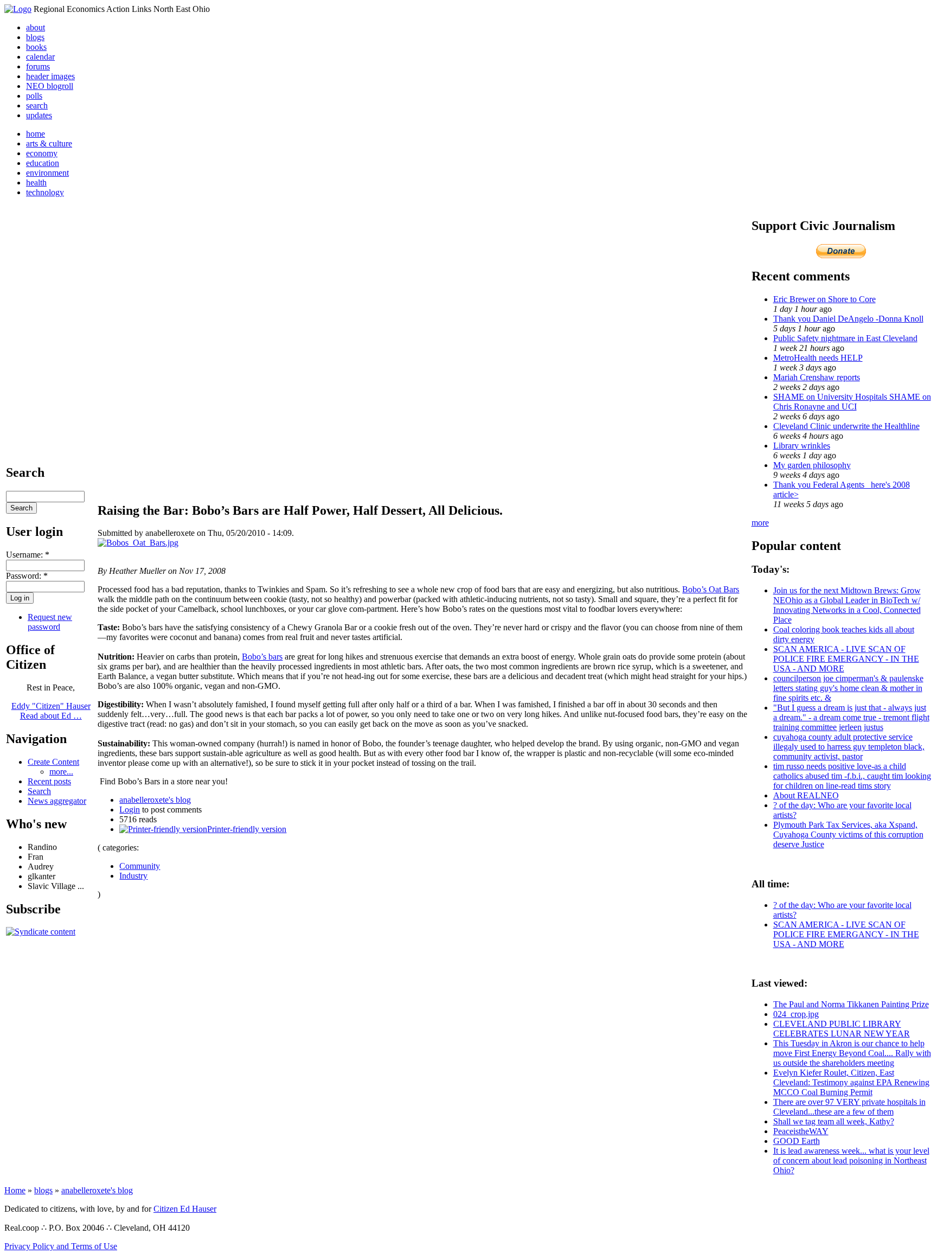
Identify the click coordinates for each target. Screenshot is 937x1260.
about (35, 27)
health (36, 182)
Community (139, 866)
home (35, 133)
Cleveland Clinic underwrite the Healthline (846, 426)
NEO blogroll (49, 86)
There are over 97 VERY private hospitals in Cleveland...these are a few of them (849, 1106)
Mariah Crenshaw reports (816, 377)
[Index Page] (17, 9)
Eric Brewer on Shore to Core (824, 299)
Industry (133, 875)
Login (129, 809)
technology (45, 192)
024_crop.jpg (796, 1014)
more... (61, 771)
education (42, 163)
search (37, 105)
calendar (40, 56)
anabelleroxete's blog (155, 799)
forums (38, 66)
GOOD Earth (796, 1141)
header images (50, 76)
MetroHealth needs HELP (818, 357)
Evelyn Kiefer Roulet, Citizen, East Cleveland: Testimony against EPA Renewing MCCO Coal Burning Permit (851, 1082)
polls (34, 95)
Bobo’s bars (262, 656)
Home (14, 1190)
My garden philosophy (812, 465)
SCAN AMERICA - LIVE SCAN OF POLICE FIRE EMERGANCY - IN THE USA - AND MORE (846, 658)
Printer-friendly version (246, 829)
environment (47, 172)
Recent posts (49, 781)
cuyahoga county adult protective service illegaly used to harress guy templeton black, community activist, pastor (849, 746)
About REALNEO (806, 795)
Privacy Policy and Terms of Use (60, 1246)
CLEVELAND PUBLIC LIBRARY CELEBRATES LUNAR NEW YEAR (841, 1028)
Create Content (53, 761)
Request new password (50, 621)
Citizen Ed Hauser (184, 1208)
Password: (27, 575)
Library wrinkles (801, 445)
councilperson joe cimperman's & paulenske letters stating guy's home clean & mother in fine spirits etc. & (848, 688)
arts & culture (49, 143)
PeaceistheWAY (801, 1131)
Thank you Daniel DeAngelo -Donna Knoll (848, 318)
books (36, 47)
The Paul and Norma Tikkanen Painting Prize (851, 1004)
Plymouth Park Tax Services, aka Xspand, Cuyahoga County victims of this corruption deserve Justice (848, 834)
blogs (35, 37)
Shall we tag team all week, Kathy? (833, 1121)
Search (39, 791)
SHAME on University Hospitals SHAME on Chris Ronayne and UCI (852, 401)
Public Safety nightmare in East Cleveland (845, 338)
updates (39, 115)
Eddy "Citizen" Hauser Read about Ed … (51, 710)
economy (41, 153)
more (760, 522)
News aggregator (57, 800)
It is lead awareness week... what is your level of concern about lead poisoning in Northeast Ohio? (851, 1160)
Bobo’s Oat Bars (710, 589)
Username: (27, 554)
